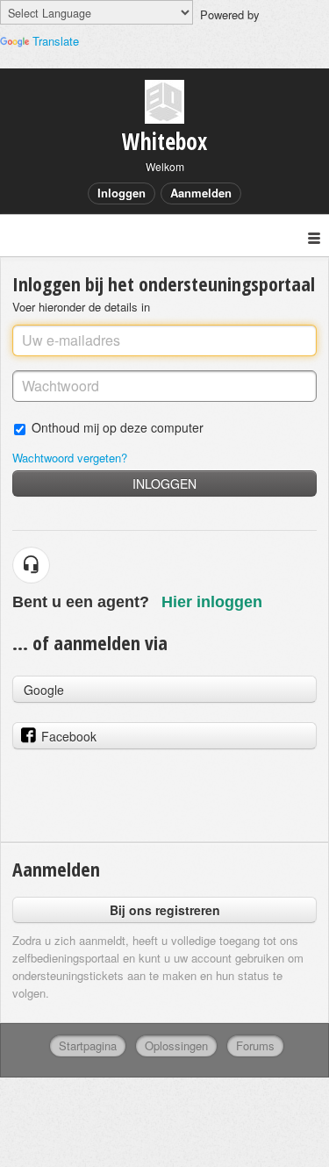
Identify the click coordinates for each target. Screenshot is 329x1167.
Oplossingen (176, 1045)
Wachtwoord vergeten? (69, 457)
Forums (255, 1045)
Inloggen (164, 483)
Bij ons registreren (165, 910)
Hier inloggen (211, 602)
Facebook (69, 736)
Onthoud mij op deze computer (118, 427)
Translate (55, 40)
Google (44, 689)
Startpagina (88, 1045)
